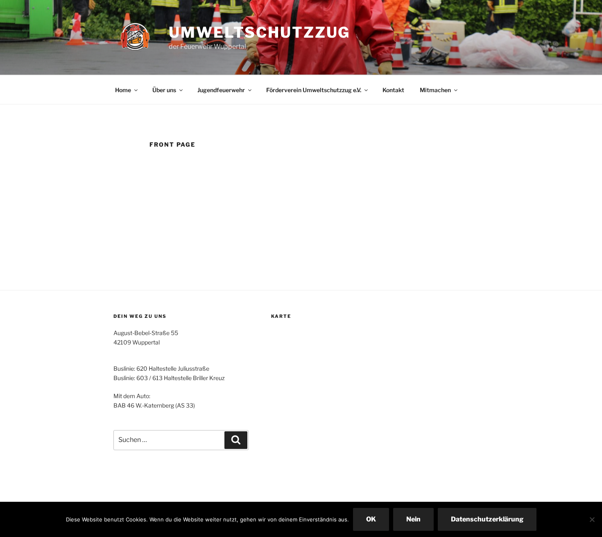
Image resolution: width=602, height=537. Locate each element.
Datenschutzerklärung (487, 519)
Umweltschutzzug (259, 32)
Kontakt (393, 89)
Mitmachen (435, 89)
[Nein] (592, 519)
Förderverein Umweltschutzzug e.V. (313, 89)
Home (123, 89)
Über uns (164, 89)
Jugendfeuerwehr (221, 89)
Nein (413, 519)
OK (371, 519)
